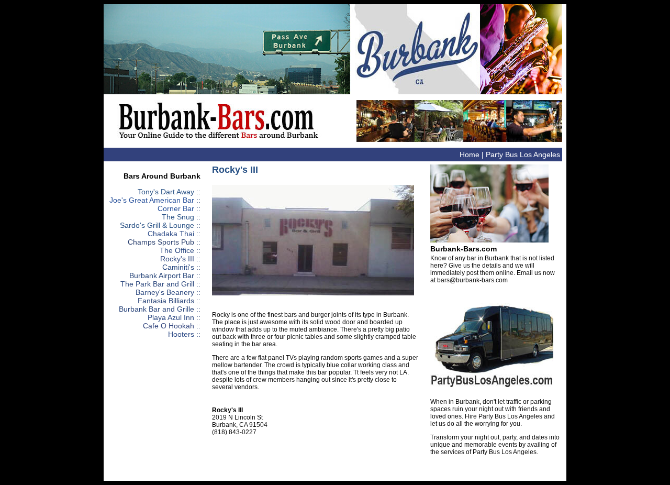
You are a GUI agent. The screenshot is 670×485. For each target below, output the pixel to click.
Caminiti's (178, 267)
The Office (177, 250)
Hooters (181, 334)
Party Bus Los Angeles (523, 154)
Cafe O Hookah (168, 326)
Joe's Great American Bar (151, 200)
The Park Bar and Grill (157, 284)
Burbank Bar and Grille (156, 309)
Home (469, 154)
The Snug (178, 217)
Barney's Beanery (165, 292)
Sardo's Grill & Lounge (157, 225)
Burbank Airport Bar (161, 275)
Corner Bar (176, 208)
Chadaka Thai (171, 233)
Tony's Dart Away (166, 192)
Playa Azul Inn (171, 317)
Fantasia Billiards (166, 300)
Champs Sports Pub (161, 242)
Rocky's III (177, 259)
